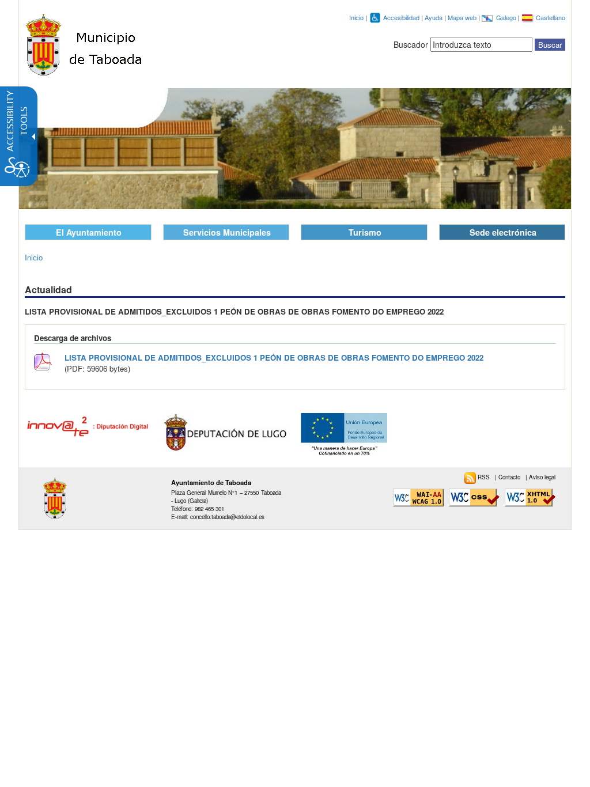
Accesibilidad (402, 17)
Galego (507, 17)
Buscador (411, 44)
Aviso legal (542, 477)
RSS (484, 477)
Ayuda (434, 17)
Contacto (510, 477)
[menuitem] (479, 477)
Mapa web (463, 17)
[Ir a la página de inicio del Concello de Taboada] (85, 42)
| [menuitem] (508, 477)
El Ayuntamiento (89, 232)
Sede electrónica (503, 232)
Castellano (550, 17)
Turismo (365, 232)
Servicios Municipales (227, 232)
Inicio (356, 17)
